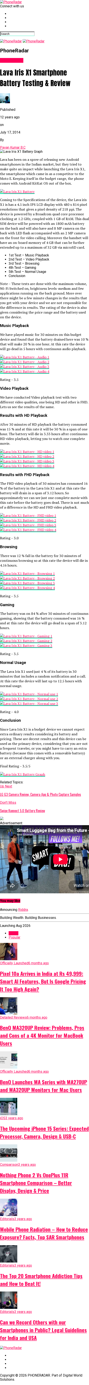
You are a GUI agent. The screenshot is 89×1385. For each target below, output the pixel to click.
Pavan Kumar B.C (12, 147)
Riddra (23, 910)
